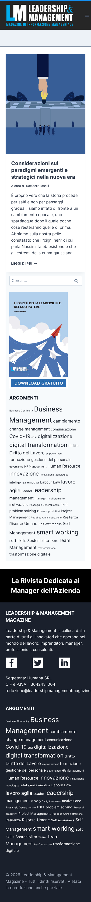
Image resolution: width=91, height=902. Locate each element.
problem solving (22, 511)
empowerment (54, 453)
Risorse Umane (23, 523)
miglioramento (56, 498)
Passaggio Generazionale (44, 504)
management (21, 498)
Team (54, 541)
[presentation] (45, 104)
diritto (73, 445)
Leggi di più (24, 263)
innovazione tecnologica (54, 474)
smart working (57, 532)
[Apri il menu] (86, 15)
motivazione (18, 504)
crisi (34, 437)
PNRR (64, 504)
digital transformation (38, 444)
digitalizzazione (55, 436)
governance (16, 466)
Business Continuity (21, 410)
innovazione (24, 473)
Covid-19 (19, 436)
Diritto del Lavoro (27, 453)
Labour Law (50, 482)
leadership (47, 490)
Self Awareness (50, 524)
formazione (19, 459)
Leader (26, 491)
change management (29, 428)
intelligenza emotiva (24, 482)
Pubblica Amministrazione (46, 517)
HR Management (35, 466)
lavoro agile (19, 793)
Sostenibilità (38, 540)
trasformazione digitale (29, 554)
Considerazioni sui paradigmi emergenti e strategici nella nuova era (43, 170)
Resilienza (70, 517)
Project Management (34, 813)
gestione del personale (51, 459)
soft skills (17, 540)
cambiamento (66, 421)
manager (41, 498)
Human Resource (64, 466)
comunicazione (63, 429)
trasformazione (47, 548)
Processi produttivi (48, 511)
